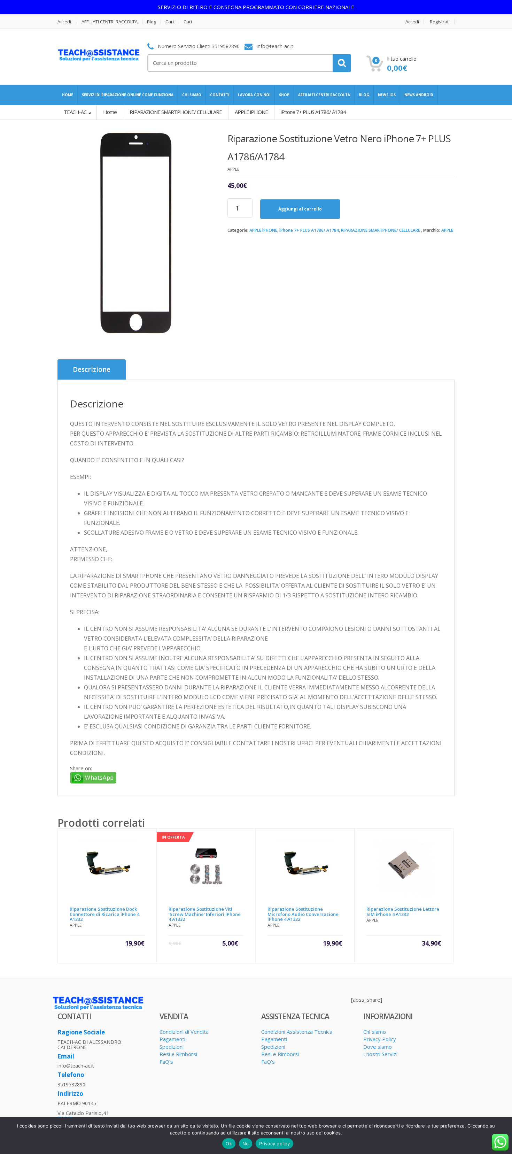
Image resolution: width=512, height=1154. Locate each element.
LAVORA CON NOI (254, 94)
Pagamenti (172, 1038)
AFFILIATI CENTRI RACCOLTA (110, 21)
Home (110, 111)
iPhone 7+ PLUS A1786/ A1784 (309, 230)
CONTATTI (219, 94)
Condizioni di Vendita (184, 1031)
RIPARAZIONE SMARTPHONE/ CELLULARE (380, 230)
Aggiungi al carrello (300, 209)
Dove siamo (377, 1046)
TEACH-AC (75, 111)
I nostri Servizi (380, 1053)
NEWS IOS (387, 94)
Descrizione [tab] (91, 369)
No (245, 1143)
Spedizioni (172, 1046)
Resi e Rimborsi (178, 1053)
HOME (67, 94)
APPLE (447, 230)
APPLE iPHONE (263, 230)
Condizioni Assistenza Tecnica (296, 1031)
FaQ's (166, 1061)
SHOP (284, 94)
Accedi (64, 21)
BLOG (364, 94)
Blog (151, 21)
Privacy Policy (379, 1038)
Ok (229, 1143)
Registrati (440, 21)
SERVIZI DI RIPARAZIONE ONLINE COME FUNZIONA (127, 94)
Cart (169, 21)
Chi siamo (374, 1031)
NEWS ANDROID (418, 94)
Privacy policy (274, 1143)
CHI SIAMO (191, 94)
